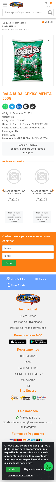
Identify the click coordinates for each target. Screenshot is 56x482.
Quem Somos (28, 316)
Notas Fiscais (18, 285)
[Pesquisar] (50, 12)
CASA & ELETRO (28, 368)
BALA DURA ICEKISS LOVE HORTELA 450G (14, 192)
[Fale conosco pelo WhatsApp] (48, 466)
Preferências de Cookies (20, 475)
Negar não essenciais (35, 469)
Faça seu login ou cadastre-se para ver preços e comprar (28, 149)
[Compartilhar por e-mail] (26, 106)
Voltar (49, 22)
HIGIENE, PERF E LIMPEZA (28, 374)
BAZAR (28, 362)
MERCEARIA (28, 379)
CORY (12, 135)
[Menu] (5, 4)
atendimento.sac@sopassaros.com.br (30, 422)
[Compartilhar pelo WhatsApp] (5, 106)
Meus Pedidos (18, 279)
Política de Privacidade (28, 322)
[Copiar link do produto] (33, 106)
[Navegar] (3, 190)
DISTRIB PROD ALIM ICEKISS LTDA (31, 138)
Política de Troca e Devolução (28, 327)
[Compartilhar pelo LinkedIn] (19, 106)
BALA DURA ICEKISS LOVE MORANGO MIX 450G (42, 192)
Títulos (42, 279)
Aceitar (12, 469)
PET (28, 385)
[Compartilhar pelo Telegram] (12, 106)
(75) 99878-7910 (30, 417)
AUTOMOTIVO (28, 356)
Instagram (29, 427)
